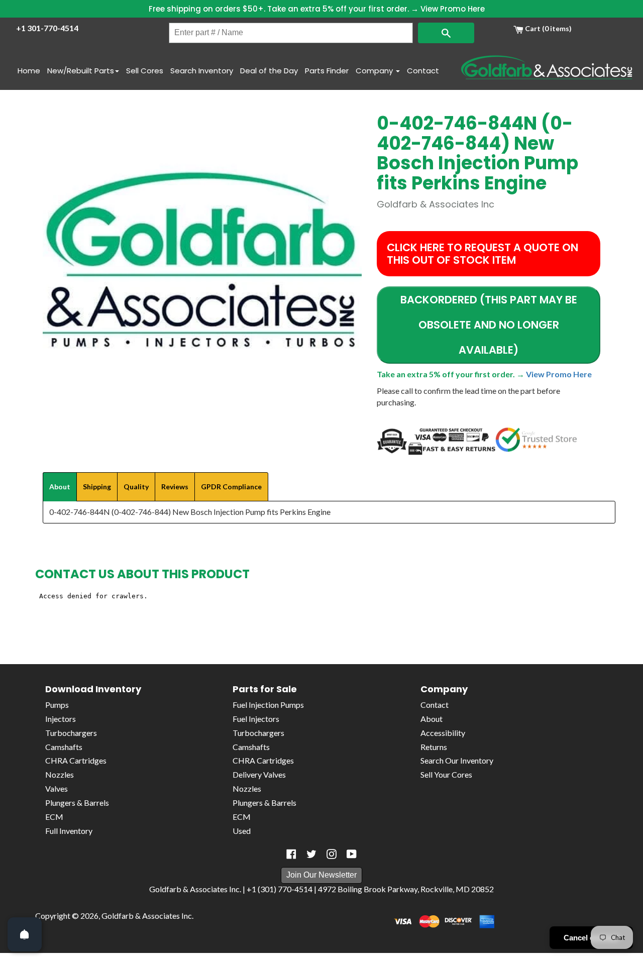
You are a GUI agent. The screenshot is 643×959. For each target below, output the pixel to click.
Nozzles (59, 774)
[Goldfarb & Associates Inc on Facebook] (291, 854)
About (431, 718)
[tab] (60, 486)
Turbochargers (71, 732)
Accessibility (442, 732)
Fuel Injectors (256, 718)
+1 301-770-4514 (47, 28)
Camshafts (63, 747)
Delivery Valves (259, 774)
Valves (56, 788)
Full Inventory (68, 830)
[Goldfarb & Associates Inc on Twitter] (311, 854)
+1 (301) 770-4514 (279, 889)
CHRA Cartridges (75, 760)
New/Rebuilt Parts (80, 70)
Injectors (60, 718)
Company (375, 70)
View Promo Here (452, 9)
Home (29, 70)
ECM (54, 816)
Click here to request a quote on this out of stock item (482, 253)
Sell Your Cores (446, 774)
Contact (423, 70)
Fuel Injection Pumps (268, 704)
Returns (433, 747)
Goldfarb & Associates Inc (146, 915)
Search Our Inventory (456, 760)
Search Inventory (201, 70)
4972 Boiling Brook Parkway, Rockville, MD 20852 (406, 889)
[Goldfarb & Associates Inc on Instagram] (332, 854)
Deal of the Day (269, 70)
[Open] (25, 934)
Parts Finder (327, 70)
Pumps (57, 704)
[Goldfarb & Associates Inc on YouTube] (352, 854)
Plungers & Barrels (77, 802)
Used (242, 830)
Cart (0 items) (547, 28)
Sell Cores (144, 70)
